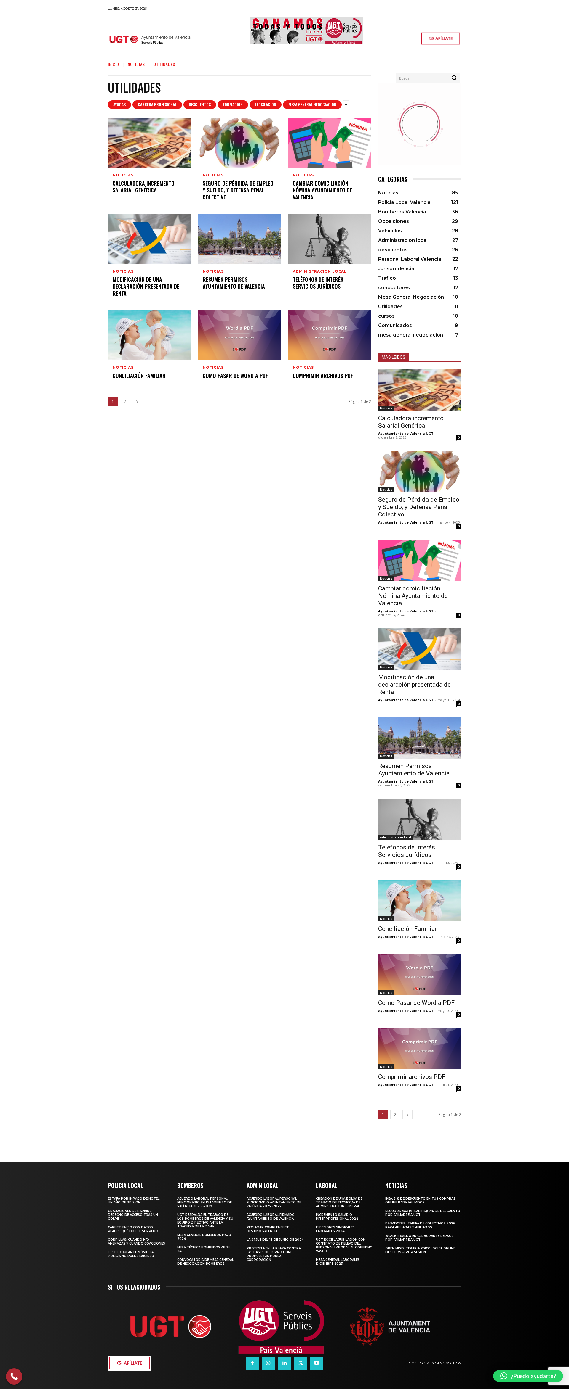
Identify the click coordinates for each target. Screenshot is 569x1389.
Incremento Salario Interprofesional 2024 (337, 1217)
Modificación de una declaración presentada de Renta (146, 286)
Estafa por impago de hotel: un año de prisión (134, 1200)
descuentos (200, 104)
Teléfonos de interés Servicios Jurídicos (318, 283)
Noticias (136, 64)
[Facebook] (252, 1363)
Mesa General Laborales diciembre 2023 (338, 1262)
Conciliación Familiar (139, 375)
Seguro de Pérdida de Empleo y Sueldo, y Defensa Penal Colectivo (238, 190)
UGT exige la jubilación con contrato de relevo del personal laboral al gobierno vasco (344, 1245)
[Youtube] (316, 1363)
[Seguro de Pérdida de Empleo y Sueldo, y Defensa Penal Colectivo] (239, 143)
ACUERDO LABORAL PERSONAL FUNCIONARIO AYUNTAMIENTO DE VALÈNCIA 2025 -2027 (204, 1202)
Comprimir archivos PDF (323, 375)
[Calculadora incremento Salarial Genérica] (149, 143)
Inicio (113, 64)
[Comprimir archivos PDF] (329, 335)
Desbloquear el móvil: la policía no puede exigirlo (131, 1254)
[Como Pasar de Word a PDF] (239, 335)
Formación (233, 104)
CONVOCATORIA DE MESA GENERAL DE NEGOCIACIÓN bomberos (205, 1262)
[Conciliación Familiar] (149, 335)
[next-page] (137, 401)
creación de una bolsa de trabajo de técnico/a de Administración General (339, 1202)
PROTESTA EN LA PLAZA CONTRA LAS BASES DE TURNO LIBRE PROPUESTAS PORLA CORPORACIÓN (274, 1254)
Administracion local (320, 271)
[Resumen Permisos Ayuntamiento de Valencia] (239, 239)
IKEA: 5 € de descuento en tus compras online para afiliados (420, 1200)
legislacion (265, 104)
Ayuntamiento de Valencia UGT (406, 433)
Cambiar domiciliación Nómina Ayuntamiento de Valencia (322, 190)
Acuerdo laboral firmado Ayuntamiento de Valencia (271, 1217)
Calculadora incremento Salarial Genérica (144, 186)
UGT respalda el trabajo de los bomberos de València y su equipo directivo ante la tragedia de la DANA (205, 1220)
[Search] (454, 78)
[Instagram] (268, 1363)
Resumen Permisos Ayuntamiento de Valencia (234, 283)
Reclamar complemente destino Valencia (268, 1229)
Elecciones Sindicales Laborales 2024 (335, 1229)
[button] (528, 1376)
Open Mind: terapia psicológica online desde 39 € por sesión (420, 1250)
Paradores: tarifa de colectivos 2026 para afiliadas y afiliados (420, 1225)
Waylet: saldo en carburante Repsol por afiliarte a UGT (419, 1238)
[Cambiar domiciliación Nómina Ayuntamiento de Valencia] (329, 143)
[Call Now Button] (14, 1376)
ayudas (119, 104)
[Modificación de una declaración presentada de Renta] (149, 239)
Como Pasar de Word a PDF (235, 375)
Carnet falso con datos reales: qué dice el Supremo (133, 1229)
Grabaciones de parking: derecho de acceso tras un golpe (133, 1215)
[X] (300, 1363)
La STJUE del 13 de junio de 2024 (275, 1240)
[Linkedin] (284, 1363)
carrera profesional (157, 104)
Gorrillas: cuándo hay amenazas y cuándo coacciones (136, 1241)
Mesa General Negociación (312, 104)
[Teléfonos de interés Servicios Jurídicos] (329, 239)
